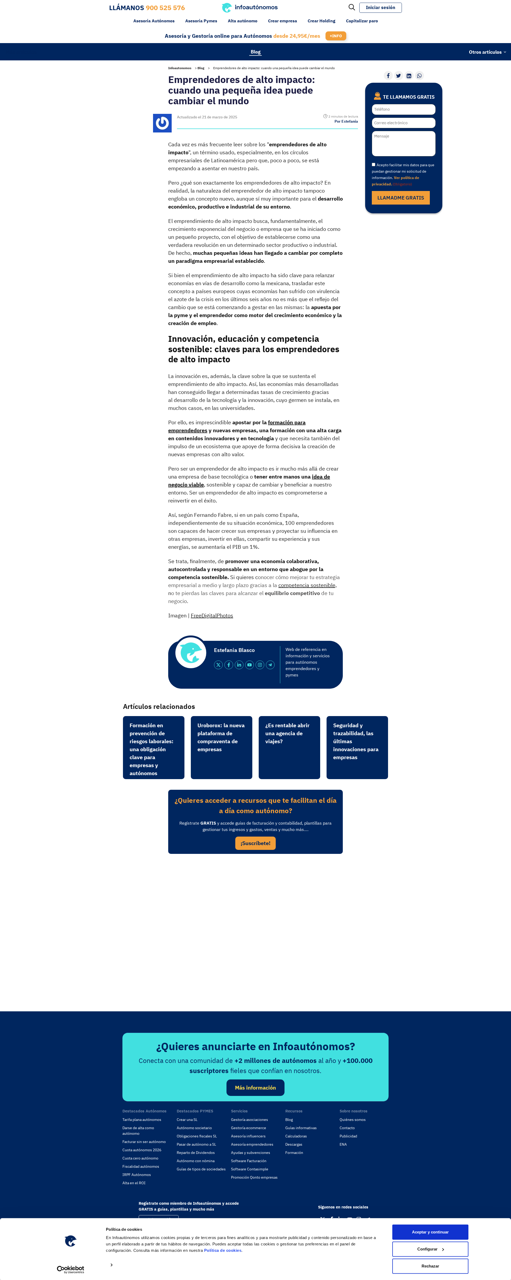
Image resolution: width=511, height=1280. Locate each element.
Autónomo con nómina (196, 1160)
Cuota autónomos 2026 (141, 1150)
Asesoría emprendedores (252, 1144)
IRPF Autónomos (136, 1174)
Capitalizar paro (362, 20)
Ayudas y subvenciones (250, 1152)
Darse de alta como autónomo (138, 1130)
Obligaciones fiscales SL (197, 1136)
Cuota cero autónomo (140, 1158)
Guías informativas (301, 1127)
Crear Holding (321, 20)
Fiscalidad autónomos (140, 1166)
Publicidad (348, 1136)
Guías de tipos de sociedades (201, 1169)
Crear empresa (282, 20)
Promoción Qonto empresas (254, 1177)
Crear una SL (187, 1119)
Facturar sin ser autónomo (144, 1141)
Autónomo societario (194, 1127)
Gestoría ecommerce (248, 1127)
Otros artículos (485, 52)
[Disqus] (255, 931)
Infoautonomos (179, 68)
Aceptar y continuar (430, 1232)
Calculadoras (296, 1136)
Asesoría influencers (248, 1136)
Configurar (427, 1249)
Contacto (347, 1127)
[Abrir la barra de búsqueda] (352, 7)
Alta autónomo (242, 20)
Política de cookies (223, 1250)
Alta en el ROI (134, 1183)
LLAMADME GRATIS (400, 197)
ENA (343, 1144)
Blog (256, 51)
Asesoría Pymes (201, 20)
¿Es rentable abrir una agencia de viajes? (287, 733)
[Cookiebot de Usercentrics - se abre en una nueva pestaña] (70, 1270)
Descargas (293, 1144)
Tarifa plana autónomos (141, 1119)
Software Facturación (248, 1160)
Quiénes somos (353, 1119)
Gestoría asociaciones (249, 1119)
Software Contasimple (249, 1169)
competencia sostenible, (307, 585)
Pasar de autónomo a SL (196, 1144)
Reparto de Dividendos (196, 1152)
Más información (255, 1087)
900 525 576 (165, 7)
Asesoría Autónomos (154, 20)
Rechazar (430, 1266)
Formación (294, 1152)
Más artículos (21, 51)
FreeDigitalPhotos (212, 615)
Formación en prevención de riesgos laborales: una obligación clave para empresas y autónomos (152, 749)
